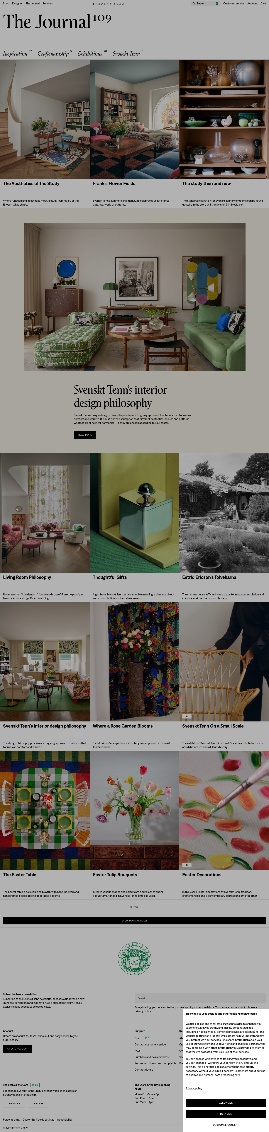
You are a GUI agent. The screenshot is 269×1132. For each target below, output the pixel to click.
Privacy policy (194, 1088)
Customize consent (226, 1125)
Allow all (226, 1102)
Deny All (226, 1113)
